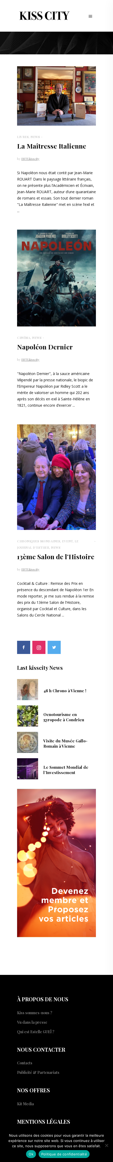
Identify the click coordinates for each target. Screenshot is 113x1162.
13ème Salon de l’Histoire (55, 556)
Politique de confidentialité (64, 1154)
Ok (31, 1154)
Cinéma (23, 337)
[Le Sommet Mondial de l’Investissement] (27, 768)
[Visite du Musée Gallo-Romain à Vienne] (27, 742)
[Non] (106, 1145)
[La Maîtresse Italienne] (56, 96)
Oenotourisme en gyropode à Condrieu (63, 717)
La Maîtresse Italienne (51, 145)
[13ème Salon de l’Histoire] (56, 477)
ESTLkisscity (30, 158)
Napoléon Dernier (45, 346)
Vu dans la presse (32, 1022)
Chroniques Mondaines (38, 541)
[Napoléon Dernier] (56, 278)
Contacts (24, 1062)
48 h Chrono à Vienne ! (64, 690)
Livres (23, 137)
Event (67, 541)
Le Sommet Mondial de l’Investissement (65, 770)
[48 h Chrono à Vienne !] (27, 689)
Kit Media (25, 1103)
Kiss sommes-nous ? (34, 1012)
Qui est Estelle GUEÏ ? (35, 1031)
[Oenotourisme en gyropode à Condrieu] (27, 715)
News (35, 137)
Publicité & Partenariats (38, 1072)
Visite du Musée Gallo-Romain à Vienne (65, 743)
